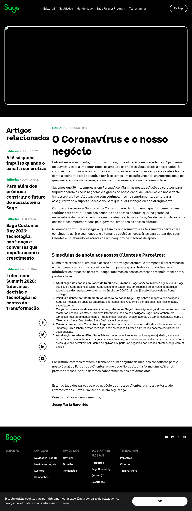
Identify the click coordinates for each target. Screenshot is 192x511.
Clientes (125, 464)
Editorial (49, 8)
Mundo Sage (85, 8)
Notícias (68, 457)
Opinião (68, 464)
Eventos (39, 470)
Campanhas (41, 477)
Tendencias (70, 470)
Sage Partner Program (111, 8)
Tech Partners (128, 470)
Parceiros (126, 457)
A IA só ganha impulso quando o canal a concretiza (26, 163)
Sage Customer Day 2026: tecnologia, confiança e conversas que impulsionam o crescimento (22, 242)
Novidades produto (46, 457)
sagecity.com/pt (65, 305)
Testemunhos (137, 8)
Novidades (66, 8)
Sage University (101, 469)
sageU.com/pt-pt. (118, 320)
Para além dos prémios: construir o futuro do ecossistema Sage (26, 196)
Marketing (98, 462)
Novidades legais (45, 464)
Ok (160, 501)
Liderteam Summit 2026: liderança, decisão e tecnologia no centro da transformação (22, 292)
